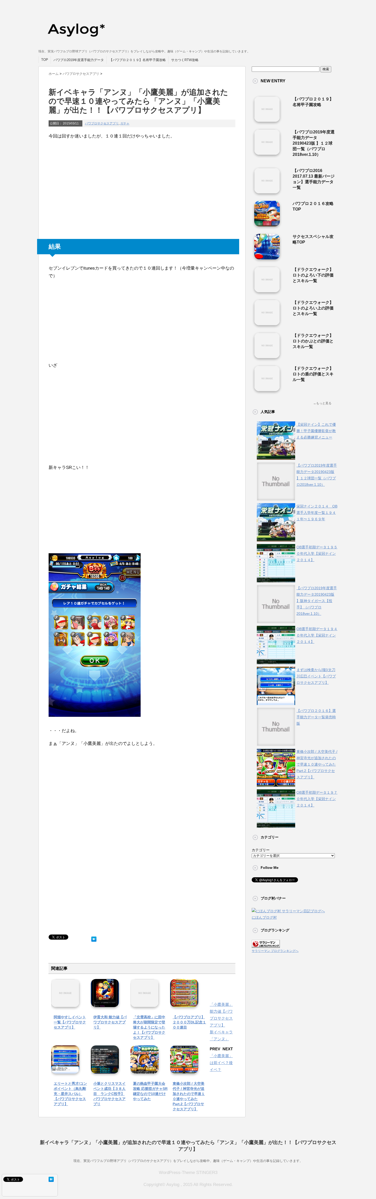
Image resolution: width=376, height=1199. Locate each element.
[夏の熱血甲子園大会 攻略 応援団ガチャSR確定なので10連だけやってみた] (144, 1070)
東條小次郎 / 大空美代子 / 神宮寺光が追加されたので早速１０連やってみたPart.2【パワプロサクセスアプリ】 (316, 764)
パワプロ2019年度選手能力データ (78, 60)
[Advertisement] (87, 190)
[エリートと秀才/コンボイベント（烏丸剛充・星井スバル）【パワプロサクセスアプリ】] (65, 1070)
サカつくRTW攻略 (184, 60)
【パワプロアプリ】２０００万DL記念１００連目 (189, 1022)
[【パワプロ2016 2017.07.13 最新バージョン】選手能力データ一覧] (267, 191)
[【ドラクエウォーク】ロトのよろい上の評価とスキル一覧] (267, 323)
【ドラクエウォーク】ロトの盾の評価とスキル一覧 (313, 374)
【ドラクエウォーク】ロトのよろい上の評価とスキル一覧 (313, 308)
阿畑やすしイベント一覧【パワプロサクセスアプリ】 (70, 1022)
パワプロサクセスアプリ (102, 123)
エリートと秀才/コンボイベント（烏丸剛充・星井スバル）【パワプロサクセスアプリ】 (70, 1093)
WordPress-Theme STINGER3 (188, 1172)
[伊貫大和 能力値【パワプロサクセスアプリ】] (105, 1003)
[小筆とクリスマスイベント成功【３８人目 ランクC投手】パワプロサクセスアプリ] (105, 1070)
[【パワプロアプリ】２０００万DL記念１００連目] (184, 1003)
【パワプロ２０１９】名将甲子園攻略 (137, 60)
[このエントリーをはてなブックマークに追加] (93, 938)
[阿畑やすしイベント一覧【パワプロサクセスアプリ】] (65, 1003)
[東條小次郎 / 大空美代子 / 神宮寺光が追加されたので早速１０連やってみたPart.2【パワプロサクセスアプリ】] (184, 1070)
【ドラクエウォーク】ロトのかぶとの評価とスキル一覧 (313, 341)
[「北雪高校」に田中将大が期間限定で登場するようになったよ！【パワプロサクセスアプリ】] (144, 1003)
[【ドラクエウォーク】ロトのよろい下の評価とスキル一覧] (267, 290)
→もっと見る (322, 403)
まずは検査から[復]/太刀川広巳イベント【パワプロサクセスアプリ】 (316, 676)
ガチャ (124, 123)
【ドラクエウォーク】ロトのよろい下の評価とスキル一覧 (313, 275)
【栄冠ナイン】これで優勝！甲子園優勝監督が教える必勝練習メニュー (316, 430)
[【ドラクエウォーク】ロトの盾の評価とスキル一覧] (267, 389)
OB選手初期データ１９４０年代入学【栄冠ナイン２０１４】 (316, 635)
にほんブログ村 (264, 917)
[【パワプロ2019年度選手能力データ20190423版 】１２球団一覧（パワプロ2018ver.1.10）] (267, 153)
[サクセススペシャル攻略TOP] (267, 257)
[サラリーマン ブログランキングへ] (266, 944)
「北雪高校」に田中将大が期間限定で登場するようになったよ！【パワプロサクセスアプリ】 (149, 1027)
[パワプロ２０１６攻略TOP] (267, 224)
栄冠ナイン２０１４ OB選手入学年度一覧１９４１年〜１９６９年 (316, 512)
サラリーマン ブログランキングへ (275, 951)
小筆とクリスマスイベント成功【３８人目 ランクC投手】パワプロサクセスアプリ (109, 1093)
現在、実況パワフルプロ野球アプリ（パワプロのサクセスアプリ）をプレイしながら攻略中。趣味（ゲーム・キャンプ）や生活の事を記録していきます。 (188, 1161)
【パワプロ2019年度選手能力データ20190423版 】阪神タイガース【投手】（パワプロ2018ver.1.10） (316, 601)
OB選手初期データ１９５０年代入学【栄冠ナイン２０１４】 (316, 553)
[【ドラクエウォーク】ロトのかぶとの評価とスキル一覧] (267, 356)
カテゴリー (261, 850)
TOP (44, 60)
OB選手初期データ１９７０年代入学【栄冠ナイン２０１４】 (316, 798)
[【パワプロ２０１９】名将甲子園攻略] (267, 120)
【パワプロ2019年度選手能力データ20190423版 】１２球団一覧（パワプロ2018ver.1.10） (314, 143)
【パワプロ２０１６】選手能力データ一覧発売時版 (316, 717)
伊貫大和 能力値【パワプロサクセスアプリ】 (110, 1022)
